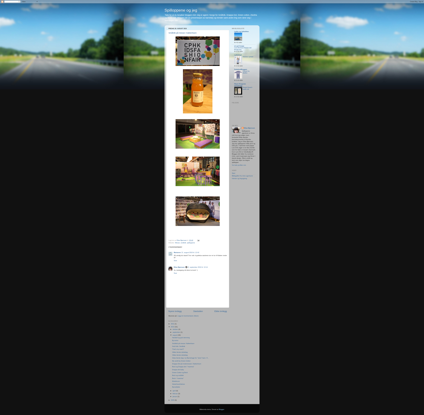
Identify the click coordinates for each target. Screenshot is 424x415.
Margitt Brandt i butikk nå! (248, 88)
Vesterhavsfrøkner (178, 384)
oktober (175, 329)
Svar (175, 260)
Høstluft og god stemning (181, 337)
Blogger (221, 409)
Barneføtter (176, 387)
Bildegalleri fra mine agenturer (242, 176)
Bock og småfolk (178, 375)
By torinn (175, 340)
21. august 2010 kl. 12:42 (190, 252)
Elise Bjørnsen (179, 267)
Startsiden (198, 311)
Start (233, 173)
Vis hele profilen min (239, 165)
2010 (173, 327)
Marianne (177, 252)
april (174, 391)
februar (175, 393)
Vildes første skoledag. (180, 352)
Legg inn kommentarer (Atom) (188, 316)
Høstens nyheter (248, 57)
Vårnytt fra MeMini (246, 72)
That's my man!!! (178, 349)
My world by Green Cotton (181, 361)
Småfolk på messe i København (182, 33)
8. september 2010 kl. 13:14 (198, 267)
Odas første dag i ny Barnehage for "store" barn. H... (190, 358)
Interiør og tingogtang (239, 178)
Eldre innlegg (220, 311)
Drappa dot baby (178, 369)
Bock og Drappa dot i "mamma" (183, 367)
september (177, 332)
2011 (173, 324)
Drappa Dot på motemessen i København (186, 364)
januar (175, 396)
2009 (173, 400)
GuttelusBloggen (240, 69)
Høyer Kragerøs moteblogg (240, 84)
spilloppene (191, 243)
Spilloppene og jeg (181, 10)
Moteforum (176, 381)
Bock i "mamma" (178, 378)
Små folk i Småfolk (178, 346)
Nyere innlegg (175, 311)
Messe (177, 243)
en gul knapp (239, 46)
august (175, 335)
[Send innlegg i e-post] (198, 240)
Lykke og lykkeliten (241, 31)
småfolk (183, 243)
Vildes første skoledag (180, 355)
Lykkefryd (238, 55)
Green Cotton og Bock (180, 372)
